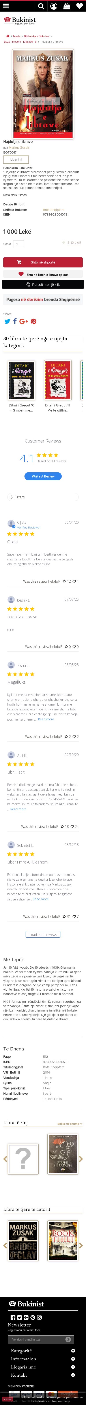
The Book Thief (63, 1265)
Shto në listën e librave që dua (47, 274)
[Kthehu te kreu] (8, 36)
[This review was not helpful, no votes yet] (74, 646)
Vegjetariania (23, 1178)
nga (5, 147)
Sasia (7, 244)
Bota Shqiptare (53, 210)
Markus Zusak (19, 147)
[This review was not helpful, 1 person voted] (74, 581)
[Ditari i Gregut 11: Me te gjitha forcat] (58, 379)
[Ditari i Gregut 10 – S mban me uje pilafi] (21, 379)
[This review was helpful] (64, 581)
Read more (46, 719)
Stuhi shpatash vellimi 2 (63, 1180)
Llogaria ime (23, 1367)
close (7, 1399)
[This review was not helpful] (74, 736)
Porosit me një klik (46, 285)
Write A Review (43, 476)
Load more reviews (43, 935)
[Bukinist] (19, 21)
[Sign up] (68, 1339)
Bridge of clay (23, 1265)
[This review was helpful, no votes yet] (66, 646)
